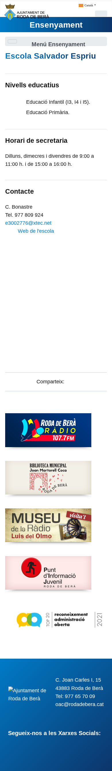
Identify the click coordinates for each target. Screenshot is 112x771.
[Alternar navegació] (101, 13)
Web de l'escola (36, 231)
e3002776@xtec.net (28, 223)
